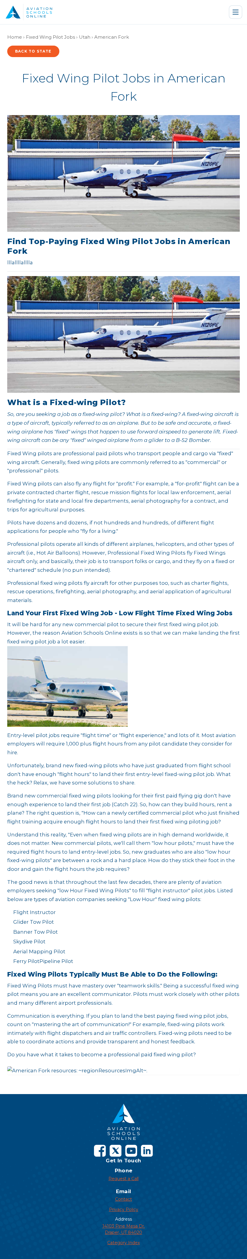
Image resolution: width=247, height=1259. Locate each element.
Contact (123, 1199)
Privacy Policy (123, 1209)
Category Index (123, 1242)
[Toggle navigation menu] (235, 12)
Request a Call (123, 1178)
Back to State (33, 51)
